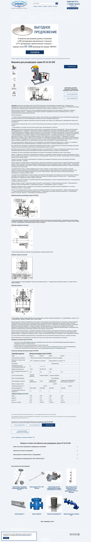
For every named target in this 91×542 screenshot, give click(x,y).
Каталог (40, 6)
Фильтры (30, 14)
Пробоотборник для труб (60, 18)
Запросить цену (72, 66)
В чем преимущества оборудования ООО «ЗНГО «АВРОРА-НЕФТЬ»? (29, 458)
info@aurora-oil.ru (73, 5)
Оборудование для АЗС (33, 12)
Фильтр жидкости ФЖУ (33, 17)
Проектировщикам (71, 14)
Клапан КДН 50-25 (32, 18)
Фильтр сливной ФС (32, 16)
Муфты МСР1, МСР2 (32, 20)
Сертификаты (70, 16)
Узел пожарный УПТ (15, 18)
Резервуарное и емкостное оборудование (22, 58)
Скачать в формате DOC (72, 98)
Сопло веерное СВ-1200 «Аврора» (18, 20)
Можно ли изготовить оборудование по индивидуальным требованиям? (29, 446)
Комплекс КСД (58, 20)
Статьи (69, 15)
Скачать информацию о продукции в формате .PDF (23, 437)
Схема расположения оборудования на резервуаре (22, 431)
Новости (50, 6)
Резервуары (58, 14)
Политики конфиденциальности (24, 535)
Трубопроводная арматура (46, 14)
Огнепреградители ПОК (16, 16)
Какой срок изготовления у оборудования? (23, 450)
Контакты (45, 6)
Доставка (56, 529)
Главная (12, 58)
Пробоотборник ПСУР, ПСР (61, 16)
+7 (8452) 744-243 (73, 4)
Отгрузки (55, 6)
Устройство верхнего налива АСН (47, 17)
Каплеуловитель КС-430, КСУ (46, 20)
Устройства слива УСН (44, 16)
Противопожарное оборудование (19, 14)
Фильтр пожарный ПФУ (16, 17)
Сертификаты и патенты (66, 529)
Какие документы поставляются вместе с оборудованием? (27, 454)
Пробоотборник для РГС (60, 17)
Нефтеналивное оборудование (47, 12)
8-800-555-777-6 (72, 2)
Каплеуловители (59, 12)
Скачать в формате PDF (72, 94)
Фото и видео (70, 19)
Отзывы (69, 17)
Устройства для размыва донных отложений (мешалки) (41, 58)
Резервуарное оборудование (18, 12)
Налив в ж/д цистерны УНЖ (45, 18)
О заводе (35, 6)
